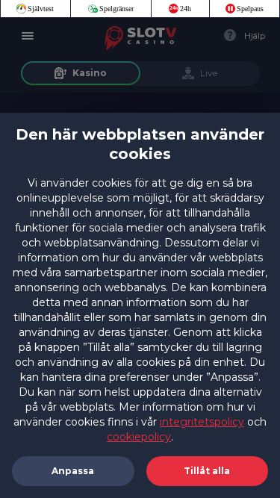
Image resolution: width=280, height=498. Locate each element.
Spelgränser (116, 8)
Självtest (41, 8)
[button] (207, 471)
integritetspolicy (202, 422)
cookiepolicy (139, 436)
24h (185, 8)
